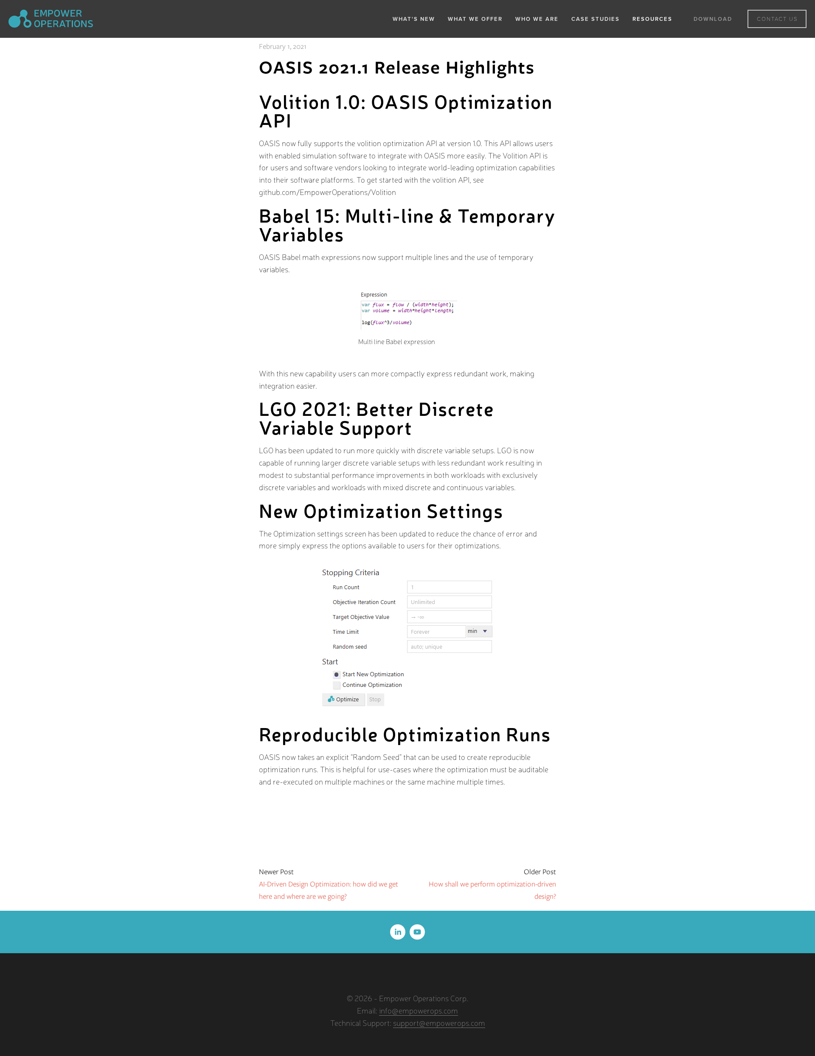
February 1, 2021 (282, 46)
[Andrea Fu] (397, 932)
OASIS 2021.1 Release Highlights (397, 67)
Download (713, 19)
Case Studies (595, 19)
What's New (414, 19)
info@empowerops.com (418, 1010)
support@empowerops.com (439, 1022)
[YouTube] (417, 932)
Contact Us (777, 19)
